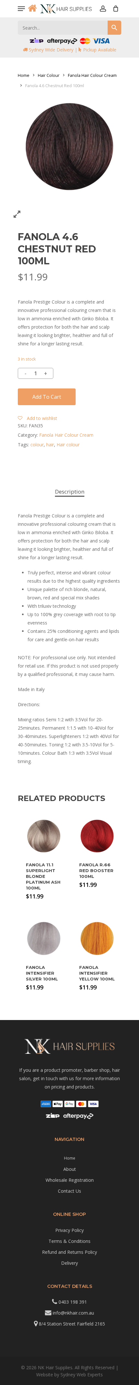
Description (69, 491)
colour (37, 445)
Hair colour (68, 445)
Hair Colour (48, 75)
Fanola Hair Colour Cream (92, 75)
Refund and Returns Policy (69, 1252)
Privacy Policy (69, 1230)
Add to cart (46, 396)
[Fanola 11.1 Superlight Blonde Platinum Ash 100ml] (44, 836)
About (69, 1169)
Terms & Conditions (69, 1241)
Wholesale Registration (70, 1180)
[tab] (69, 492)
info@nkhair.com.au (73, 1313)
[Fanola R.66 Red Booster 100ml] (97, 836)
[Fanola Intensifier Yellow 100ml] (97, 938)
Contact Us (69, 1191)
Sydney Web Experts (81, 1374)
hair (50, 445)
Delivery (69, 1263)
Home (23, 75)
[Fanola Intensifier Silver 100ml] (44, 938)
